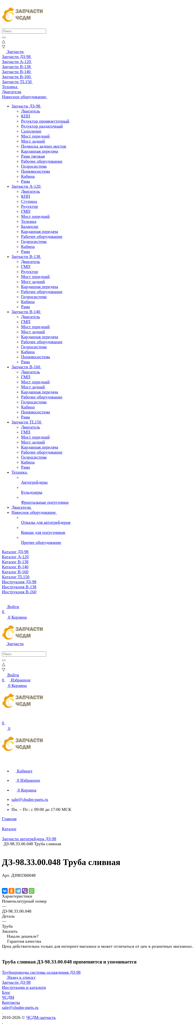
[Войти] (4, 718)
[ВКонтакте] (5, 891)
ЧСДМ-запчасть (41, 1017)
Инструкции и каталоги (24, 987)
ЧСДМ (8, 997)
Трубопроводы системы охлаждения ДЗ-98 (41, 972)
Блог (6, 992)
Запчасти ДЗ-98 (16, 982)
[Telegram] (18, 891)
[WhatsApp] (31, 891)
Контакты (11, 1002)
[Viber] (25, 891)
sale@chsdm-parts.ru (29, 799)
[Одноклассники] (11, 891)
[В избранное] (4, 880)
